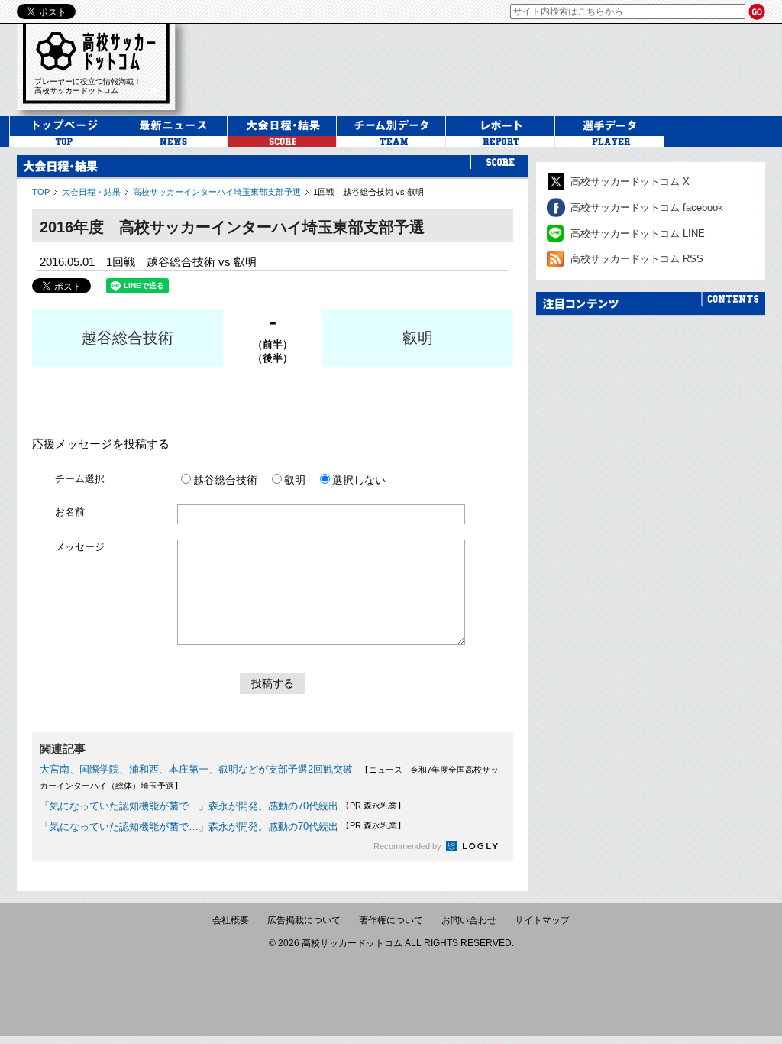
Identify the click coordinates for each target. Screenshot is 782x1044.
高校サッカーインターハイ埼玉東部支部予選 (217, 191)
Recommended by (408, 846)
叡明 (417, 337)
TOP (41, 191)
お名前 (70, 511)
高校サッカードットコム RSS (636, 258)
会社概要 (230, 920)
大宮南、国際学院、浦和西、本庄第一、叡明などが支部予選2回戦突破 (196, 769)
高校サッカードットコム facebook (646, 207)
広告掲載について (304, 920)
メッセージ (80, 547)
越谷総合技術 (127, 337)
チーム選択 (80, 479)
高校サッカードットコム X (630, 181)
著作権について (391, 920)
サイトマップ (542, 920)
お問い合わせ (468, 920)
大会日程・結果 (91, 191)
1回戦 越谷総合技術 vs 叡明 (368, 191)
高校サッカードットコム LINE (637, 233)
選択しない (359, 480)
